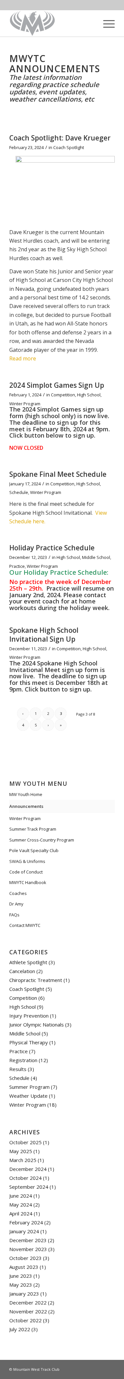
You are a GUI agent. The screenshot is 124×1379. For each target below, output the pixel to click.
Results (17, 1069)
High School (89, 395)
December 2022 (28, 1302)
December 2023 (28, 1240)
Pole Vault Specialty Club (34, 850)
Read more (22, 358)
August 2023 (23, 1267)
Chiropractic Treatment (35, 980)
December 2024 (28, 1169)
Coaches (18, 893)
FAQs (14, 915)
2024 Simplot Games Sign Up (56, 385)
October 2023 (25, 1258)
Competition (63, 395)
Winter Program (24, 404)
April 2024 (20, 1213)
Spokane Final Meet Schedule (57, 474)
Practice (17, 566)
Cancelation (22, 971)
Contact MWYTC (24, 925)
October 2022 (25, 1320)
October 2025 (25, 1142)
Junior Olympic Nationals (36, 1024)
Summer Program (29, 1087)
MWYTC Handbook (27, 882)
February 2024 (26, 1222)
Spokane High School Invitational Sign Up (43, 635)
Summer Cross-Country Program (41, 840)
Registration (23, 1060)
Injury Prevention (29, 1015)
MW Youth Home (25, 794)
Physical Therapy (28, 1042)
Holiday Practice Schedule (52, 547)
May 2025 (20, 1151)
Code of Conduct (26, 872)
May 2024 (20, 1204)
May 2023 (20, 1284)
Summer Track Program (32, 829)
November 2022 (28, 1311)
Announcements (26, 806)
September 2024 (28, 1186)
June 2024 (20, 1195)
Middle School (96, 557)
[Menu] (106, 23)
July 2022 (19, 1329)
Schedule (18, 492)
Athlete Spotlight (28, 962)
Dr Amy (16, 904)
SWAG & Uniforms (27, 861)
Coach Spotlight (68, 147)
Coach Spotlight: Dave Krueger (59, 137)
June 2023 (20, 1275)
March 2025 (22, 1160)
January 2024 (24, 1231)
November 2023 (28, 1249)
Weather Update (28, 1095)
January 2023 (24, 1293)
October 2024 (25, 1178)
